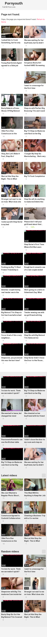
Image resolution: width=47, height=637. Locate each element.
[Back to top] (42, 631)
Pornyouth (13, 3)
